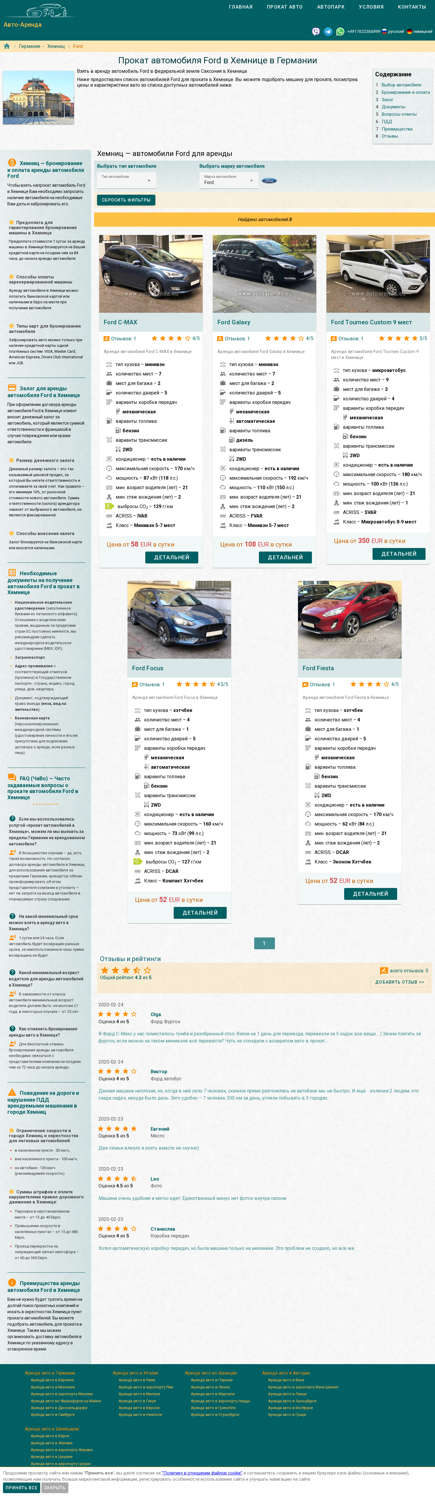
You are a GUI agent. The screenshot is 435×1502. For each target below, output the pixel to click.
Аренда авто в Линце (287, 1394)
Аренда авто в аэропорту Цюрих (61, 1463)
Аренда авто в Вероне (139, 1408)
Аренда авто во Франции (211, 1373)
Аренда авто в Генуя (137, 1401)
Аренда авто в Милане (139, 1394)
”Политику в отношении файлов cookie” (202, 1473)
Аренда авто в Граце (287, 1414)
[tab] (241, 7)
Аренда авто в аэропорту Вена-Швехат (303, 1387)
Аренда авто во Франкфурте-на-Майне (66, 1401)
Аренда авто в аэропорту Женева (62, 1450)
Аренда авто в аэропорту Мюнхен (62, 1394)
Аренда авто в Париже (212, 1380)
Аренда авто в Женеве (51, 1443)
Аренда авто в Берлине (52, 1380)
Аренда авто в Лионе (210, 1387)
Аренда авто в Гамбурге (53, 1414)
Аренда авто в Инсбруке (290, 1408)
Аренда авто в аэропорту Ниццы (220, 1401)
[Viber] (316, 31)
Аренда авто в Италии (135, 1373)
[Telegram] (328, 31)
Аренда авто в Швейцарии (52, 1429)
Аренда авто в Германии (50, 1373)
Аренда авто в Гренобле (213, 1408)
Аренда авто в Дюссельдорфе (59, 1408)
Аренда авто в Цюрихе (51, 1456)
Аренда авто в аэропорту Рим (146, 1387)
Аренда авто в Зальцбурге (292, 1401)
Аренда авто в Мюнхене (53, 1387)
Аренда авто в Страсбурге (215, 1414)
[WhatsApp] (340, 31)
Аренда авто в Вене (286, 1380)
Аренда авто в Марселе (213, 1394)
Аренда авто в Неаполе (140, 1414)
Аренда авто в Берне (50, 1436)
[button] (126, 180)
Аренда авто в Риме (137, 1380)
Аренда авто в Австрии (286, 1373)
